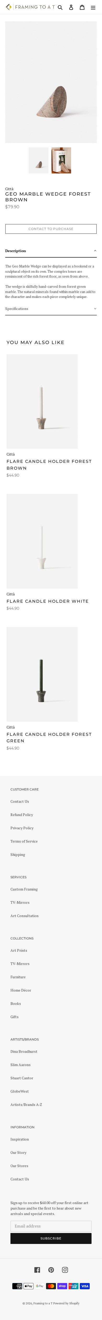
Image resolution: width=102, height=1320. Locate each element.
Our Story (18, 1152)
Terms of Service (24, 841)
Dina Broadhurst (23, 1051)
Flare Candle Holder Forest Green (49, 738)
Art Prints (18, 950)
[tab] (51, 251)
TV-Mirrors (20, 902)
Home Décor (20, 990)
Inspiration (19, 1139)
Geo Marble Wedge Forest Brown (48, 197)
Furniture (18, 976)
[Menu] (93, 7)
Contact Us (19, 801)
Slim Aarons (20, 1064)
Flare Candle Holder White (48, 601)
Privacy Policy (21, 827)
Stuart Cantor (21, 1077)
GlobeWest (19, 1091)
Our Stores (19, 1165)
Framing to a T (43, 1303)
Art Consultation (24, 915)
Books (15, 1003)
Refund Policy (21, 814)
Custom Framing (24, 889)
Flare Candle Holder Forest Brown (49, 465)
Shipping (17, 854)
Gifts (14, 1016)
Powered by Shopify (66, 1303)
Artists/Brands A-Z (26, 1104)
